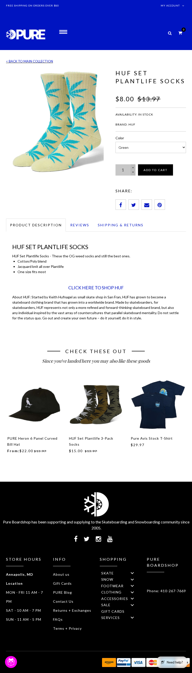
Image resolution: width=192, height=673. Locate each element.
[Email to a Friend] (147, 204)
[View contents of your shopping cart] (180, 33)
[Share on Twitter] (133, 204)
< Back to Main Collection (29, 61)
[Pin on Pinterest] (159, 204)
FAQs (58, 619)
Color (120, 138)
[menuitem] (119, 573)
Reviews (79, 225)
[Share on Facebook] (121, 204)
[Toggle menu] (132, 573)
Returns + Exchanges (72, 610)
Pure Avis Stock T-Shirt (152, 438)
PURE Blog (62, 592)
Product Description (36, 225)
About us (61, 574)
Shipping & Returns (121, 225)
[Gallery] (57, 121)
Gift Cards (62, 583)
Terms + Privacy (67, 628)
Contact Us (63, 601)
